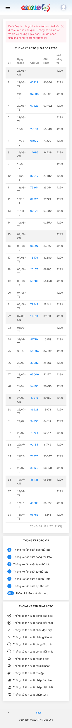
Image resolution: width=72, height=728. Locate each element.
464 (34, 479)
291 (34, 129)
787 (34, 432)
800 (34, 175)
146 (34, 152)
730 (34, 456)
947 (34, 421)
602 (34, 82)
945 (34, 94)
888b (38, 712)
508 (34, 351)
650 (34, 374)
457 (34, 502)
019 (34, 140)
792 (34, 304)
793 (34, 187)
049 (34, 245)
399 (34, 362)
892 (34, 409)
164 (34, 257)
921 (34, 210)
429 (34, 397)
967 (34, 514)
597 (34, 280)
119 (34, 316)
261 (34, 269)
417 (34, 339)
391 (34, 467)
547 (34, 386)
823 (34, 199)
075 (34, 105)
